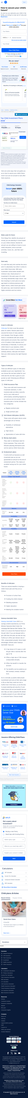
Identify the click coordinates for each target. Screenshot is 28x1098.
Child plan (4, 328)
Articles (3, 999)
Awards (3, 1005)
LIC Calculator (4, 981)
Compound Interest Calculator (12, 879)
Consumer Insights (6, 1010)
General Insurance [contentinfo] (7, 953)
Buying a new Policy (12, 831)
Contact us (4, 1027)
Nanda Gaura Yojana (10, 919)
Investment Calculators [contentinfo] (9, 970)
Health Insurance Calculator (8, 986)
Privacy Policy (10, 54)
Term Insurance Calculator (7, 977)
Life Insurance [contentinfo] (6, 955)
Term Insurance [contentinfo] (7, 957)
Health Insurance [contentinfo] (7, 962)
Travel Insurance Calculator (8, 988)
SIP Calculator (8, 872)
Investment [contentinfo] (6, 960)
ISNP (2, 1025)
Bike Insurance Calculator (7, 992)
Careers (3, 1020)
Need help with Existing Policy (15, 834)
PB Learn (3, 1007)
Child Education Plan (11, 473)
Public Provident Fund (23, 473)
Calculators (7, 868)
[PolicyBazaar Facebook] (8, 1053)
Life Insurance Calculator (7, 984)
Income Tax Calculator (10, 876)
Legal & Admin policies (7, 1023)
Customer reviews (5, 1001)
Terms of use (17, 54)
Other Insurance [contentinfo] (7, 964)
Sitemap (3, 1018)
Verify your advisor (6, 1029)
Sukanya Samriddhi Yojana (17, 473)
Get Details (22, 137)
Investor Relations (5, 1031)
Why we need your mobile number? (19, 40)
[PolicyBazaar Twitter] (11, 1053)
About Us (3, 1016)
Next (14, 858)
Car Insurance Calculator (7, 990)
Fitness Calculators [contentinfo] (8, 973)
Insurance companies (6, 1003)
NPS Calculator (8, 883)
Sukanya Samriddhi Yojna (8, 621)
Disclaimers (5, 942)
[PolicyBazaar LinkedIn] (15, 1053)
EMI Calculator (4, 979)
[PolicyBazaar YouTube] (19, 1053)
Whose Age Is (7, 210)
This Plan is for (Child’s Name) (10, 202)
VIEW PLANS (14, 726)
